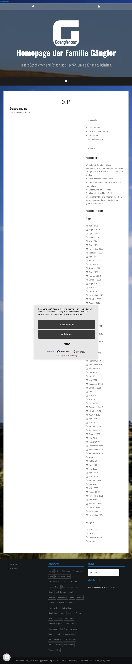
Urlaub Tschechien (55, 645)
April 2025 (93, 233)
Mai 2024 (93, 241)
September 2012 (96, 368)
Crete (50, 576)
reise (50, 618)
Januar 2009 (94, 441)
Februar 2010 (95, 426)
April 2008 (93, 472)
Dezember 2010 (96, 407)
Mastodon (4, 1)
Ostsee (78, 613)
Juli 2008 (93, 461)
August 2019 (94, 303)
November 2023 (96, 249)
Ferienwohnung (54, 587)
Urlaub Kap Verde (54, 639)
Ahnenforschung (95, 139)
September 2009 (96, 430)
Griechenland (61, 592)
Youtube (14, 568)
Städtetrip (63, 629)
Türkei (50, 634)
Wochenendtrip (54, 650)
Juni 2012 (93, 376)
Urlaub (92, 541)
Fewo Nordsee (67, 587)
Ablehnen (66, 334)
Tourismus (73, 629)
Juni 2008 (93, 465)
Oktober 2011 (95, 387)
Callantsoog (66, 571)
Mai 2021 (93, 287)
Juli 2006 (93, 499)
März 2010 (93, 422)
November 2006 (96, 495)
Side (67, 624)
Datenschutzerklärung (98, 131)
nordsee (63, 613)
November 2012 (96, 364)
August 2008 (94, 457)
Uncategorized (95, 537)
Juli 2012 (93, 372)
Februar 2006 (95, 503)
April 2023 (93, 256)
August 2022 (94, 268)
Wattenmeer (69, 645)
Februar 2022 (95, 276)
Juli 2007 (93, 484)
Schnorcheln (69, 618)
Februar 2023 (95, 260)
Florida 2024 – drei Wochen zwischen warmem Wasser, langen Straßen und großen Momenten (104, 200)
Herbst (72, 597)
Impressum (93, 135)
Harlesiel (51, 597)
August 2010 (94, 414)
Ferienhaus (73, 582)
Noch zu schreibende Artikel (101, 178)
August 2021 (94, 283)
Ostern (70, 613)
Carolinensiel (77, 571)
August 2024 (94, 237)
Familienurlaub (53, 582)
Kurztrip (51, 603)
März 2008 (93, 476)
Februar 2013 (95, 360)
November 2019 (96, 295)
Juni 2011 (93, 391)
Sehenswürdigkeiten (55, 624)
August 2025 (94, 229)
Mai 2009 (93, 438)
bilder (57, 571)
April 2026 (93, 225)
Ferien (64, 582)
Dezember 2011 (96, 384)
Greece (51, 592)
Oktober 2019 (95, 299)
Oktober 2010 (95, 411)
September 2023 (96, 252)
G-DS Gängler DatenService (79, 660)
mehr (67, 343)
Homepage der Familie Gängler (66, 52)
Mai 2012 (93, 380)
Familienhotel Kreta (62, 576)
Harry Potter (62, 597)
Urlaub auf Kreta (69, 634)
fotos (77, 587)
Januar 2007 (94, 492)
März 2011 (93, 399)
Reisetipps (58, 618)
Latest (91, 533)
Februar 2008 (95, 480)
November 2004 (96, 515)
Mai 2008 (93, 468)
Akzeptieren (67, 324)
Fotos (90, 123)
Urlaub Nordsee (70, 639)
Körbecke (69, 603)
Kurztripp (60, 603)
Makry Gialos (53, 608)
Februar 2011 (95, 403)
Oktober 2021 (95, 279)
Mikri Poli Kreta (66, 608)
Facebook (14, 564)
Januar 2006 (94, 507)
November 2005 (96, 511)
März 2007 (93, 488)
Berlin (50, 571)
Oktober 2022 (95, 264)
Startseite (92, 120)
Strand (73, 624)
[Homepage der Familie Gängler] (66, 33)
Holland (80, 597)
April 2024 (93, 245)
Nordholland (52, 613)
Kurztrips (93, 529)
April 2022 (93, 272)
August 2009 (94, 434)
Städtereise (52, 629)
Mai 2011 (93, 395)
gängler (71, 592)
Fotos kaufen (94, 127)
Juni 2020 (93, 291)
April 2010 (93, 418)
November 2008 (96, 449)
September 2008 (96, 453)
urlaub (58, 634)
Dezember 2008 (96, 445)
